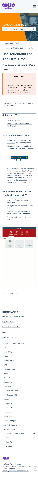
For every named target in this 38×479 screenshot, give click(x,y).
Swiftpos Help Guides (14, 25)
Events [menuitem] (6, 356)
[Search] (34, 29)
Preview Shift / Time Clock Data (13, 316)
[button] (34, 344)
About (4, 332)
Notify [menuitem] (5, 374)
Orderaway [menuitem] (7, 382)
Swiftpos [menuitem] (6, 399)
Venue (22, 175)
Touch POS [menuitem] (7, 408)
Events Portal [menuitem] (8, 361)
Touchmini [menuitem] (7, 412)
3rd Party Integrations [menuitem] (11, 425)
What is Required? (14, 120)
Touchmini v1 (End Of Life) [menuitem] (13, 434)
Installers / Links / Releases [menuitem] (13, 343)
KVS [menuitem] (5, 365)
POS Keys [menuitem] (7, 386)
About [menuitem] (8, 438)
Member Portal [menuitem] (9, 369)
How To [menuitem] (9, 442)
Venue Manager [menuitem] (9, 421)
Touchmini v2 (25, 92)
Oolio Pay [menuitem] (7, 378)
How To (30, 48)
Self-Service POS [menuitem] (10, 395)
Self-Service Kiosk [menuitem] (10, 391)
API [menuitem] (4, 348)
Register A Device (8, 322)
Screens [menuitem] (9, 446)
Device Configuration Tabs (11, 327)
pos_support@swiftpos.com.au (14, 466)
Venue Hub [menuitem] (7, 416)
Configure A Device (9, 337)
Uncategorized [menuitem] (9, 429)
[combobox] (17, 29)
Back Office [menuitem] (7, 352)
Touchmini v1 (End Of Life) (12, 48)
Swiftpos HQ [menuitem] (8, 404)
